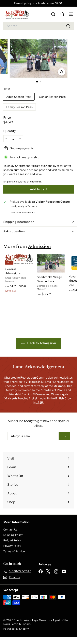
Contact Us (10, 529)
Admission (39, 246)
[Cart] (61, 14)
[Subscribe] (64, 436)
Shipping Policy (13, 534)
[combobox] (38, 26)
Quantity (9, 131)
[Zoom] (61, 72)
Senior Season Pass (52, 96)
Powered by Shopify (16, 628)
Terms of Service (14, 551)
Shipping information (19, 222)
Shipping (8, 181)
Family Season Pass (19, 107)
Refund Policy (12, 540)
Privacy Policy (12, 545)
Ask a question (14, 231)
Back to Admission (41, 343)
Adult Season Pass (18, 96)
